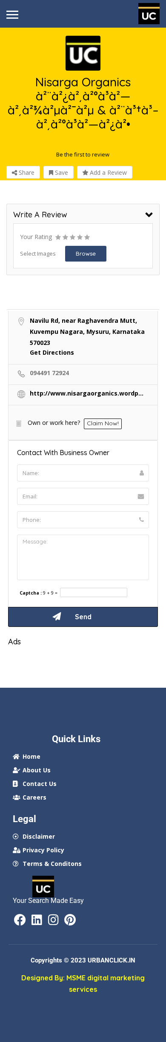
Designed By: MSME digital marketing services (83, 984)
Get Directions (52, 352)
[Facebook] (20, 920)
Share (25, 172)
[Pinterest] (70, 920)
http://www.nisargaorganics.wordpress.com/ (86, 393)
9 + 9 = (50, 593)
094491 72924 (49, 373)
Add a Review (107, 172)
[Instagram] (53, 920)
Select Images (38, 253)
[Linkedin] (36, 920)
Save (60, 172)
